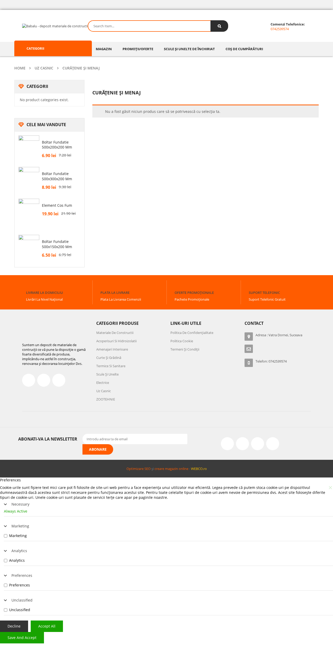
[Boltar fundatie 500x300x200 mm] (28, 177)
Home (19, 68)
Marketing (20, 526)
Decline (14, 626)
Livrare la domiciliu (44, 292)
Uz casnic (44, 68)
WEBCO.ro (199, 468)
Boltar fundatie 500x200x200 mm (57, 145)
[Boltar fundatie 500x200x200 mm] (28, 145)
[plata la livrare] (105, 285)
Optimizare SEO (138, 468)
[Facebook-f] (28, 380)
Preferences (21, 575)
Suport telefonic (264, 292)
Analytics (19, 550)
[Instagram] (242, 443)
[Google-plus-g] (257, 443)
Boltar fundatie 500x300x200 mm (57, 176)
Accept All (46, 626)
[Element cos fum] (28, 213)
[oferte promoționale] (179, 285)
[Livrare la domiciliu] (30, 285)
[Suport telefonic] (253, 285)
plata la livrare (115, 292)
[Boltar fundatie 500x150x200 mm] (28, 245)
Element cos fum (57, 205)
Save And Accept (22, 637)
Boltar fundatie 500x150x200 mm (57, 244)
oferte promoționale (194, 292)
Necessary (20, 504)
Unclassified (22, 600)
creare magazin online (171, 468)
